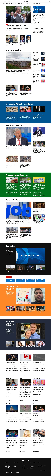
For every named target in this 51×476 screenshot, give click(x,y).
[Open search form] (49, 1)
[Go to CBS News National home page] (25, 1)
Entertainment (28, 3)
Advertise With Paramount (42, 465)
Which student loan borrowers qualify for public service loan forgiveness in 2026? (39, 195)
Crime (31, 3)
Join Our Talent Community (40, 466)
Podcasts (31, 465)
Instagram (15, 466)
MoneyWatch (23, 3)
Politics (15, 3)
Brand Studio (32, 467)
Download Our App (32, 466)
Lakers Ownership (7, 467)
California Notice (24, 465)
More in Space (8, 451)
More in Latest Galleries (23, 451)
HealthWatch (18, 3)
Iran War (4, 3)
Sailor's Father (8, 3)
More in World (22, 400)
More (27, 175)
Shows (13, 1)
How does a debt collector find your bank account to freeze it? (12, 193)
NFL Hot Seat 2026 (7, 466)
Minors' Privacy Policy (25, 468)
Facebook (15, 465)
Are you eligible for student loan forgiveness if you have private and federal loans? (38, 193)
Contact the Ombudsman (41, 470)
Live (9, 1)
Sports (34, 3)
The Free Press (38, 3)
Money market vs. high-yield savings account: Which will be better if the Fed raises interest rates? (25, 192)
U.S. (1, 3)
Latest (2, 1)
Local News (5, 1)
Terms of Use (23, 467)
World (12, 3)
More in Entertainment (36, 400)
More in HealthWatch (9, 400)
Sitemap (31, 468)
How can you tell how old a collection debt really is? (11, 194)
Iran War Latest (7, 465)
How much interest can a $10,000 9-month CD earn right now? (25, 194)
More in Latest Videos (36, 451)
